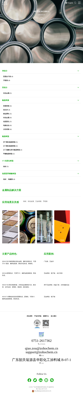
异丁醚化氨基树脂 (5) (10, 142)
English (70, 3)
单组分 (4, 71)
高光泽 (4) (6, 110)
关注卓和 (29, 316)
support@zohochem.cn (41, 352)
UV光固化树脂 (7, 161)
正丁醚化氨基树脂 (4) (10, 146)
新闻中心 (46, 316)
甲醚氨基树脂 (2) (9, 154)
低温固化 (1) (7, 121)
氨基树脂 (5, 136)
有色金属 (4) (7, 117)
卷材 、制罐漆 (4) (9, 179)
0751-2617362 (41, 341)
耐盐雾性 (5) (7, 114)
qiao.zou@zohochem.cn (41, 348)
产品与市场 (37, 316)
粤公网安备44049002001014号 (42, 391)
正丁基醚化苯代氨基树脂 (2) (12, 150)
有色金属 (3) (7, 93)
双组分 (4, 87)
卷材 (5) (6, 166)
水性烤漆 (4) (7, 129)
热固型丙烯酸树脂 (9, 173)
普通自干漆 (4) (8, 76)
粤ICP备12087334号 (41, 389)
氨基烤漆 (5, 100)
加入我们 (53, 316)
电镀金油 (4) (7, 125)
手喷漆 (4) (6, 80)
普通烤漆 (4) (7, 106)
